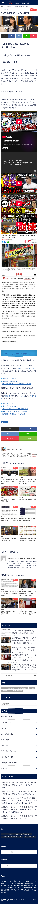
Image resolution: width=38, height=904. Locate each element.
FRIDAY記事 (6, 717)
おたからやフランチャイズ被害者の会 (15, 409)
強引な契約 (6, 740)
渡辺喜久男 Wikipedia (9, 381)
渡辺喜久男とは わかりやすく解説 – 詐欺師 (16, 384)
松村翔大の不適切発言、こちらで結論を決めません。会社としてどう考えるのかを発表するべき (18, 641)
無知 (31, 396)
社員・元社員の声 (8, 751)
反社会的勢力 (7, 734)
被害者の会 (7, 757)
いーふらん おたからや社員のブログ (19, 353)
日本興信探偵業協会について (12, 378)
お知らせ (5, 422)
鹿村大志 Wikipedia (9, 406)
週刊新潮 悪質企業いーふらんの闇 (13, 414)
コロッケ (5, 728)
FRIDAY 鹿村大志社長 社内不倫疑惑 (14, 411)
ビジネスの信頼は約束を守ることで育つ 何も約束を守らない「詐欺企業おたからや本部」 (24, 667)
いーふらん (33, 368)
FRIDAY (3, 688)
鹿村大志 (5, 768)
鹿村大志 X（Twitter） (10, 403)
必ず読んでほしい (6, 691)
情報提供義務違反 (17, 691)
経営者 (19, 368)
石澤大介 (5, 745)
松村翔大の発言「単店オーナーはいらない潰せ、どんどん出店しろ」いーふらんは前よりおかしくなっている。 (18, 658)
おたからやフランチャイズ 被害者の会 (21, 558)
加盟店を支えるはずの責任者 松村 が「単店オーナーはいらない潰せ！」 (24, 650)
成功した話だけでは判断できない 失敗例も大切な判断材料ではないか (24, 633)
